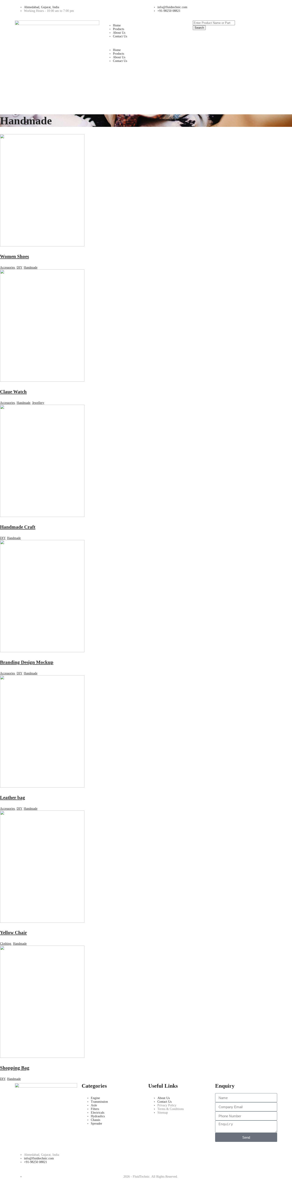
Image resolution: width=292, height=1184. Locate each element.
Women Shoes (14, 256)
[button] (146, 43)
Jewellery (38, 402)
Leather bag (12, 797)
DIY (19, 267)
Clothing (5, 943)
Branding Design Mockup (26, 662)
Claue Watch (13, 391)
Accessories (7, 267)
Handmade (30, 267)
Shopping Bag (14, 1068)
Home (117, 25)
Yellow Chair (13, 932)
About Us (119, 32)
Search (199, 27)
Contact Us (120, 36)
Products (118, 29)
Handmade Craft (17, 527)
